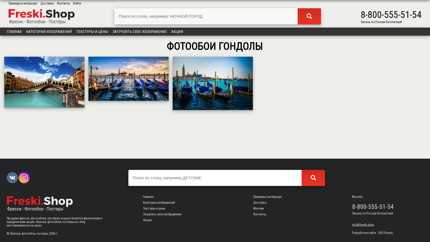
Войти (77, 3)
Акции (177, 31)
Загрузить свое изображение (140, 31)
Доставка (47, 3)
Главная (14, 31)
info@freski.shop (363, 225)
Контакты (63, 3)
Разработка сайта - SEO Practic (372, 233)
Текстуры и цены (92, 31)
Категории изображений (49, 31)
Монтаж (258, 208)
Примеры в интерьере (23, 3)
